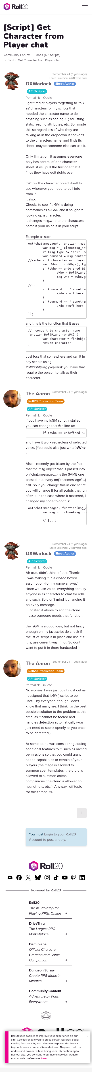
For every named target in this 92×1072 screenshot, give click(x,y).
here (44, 1058)
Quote (47, 97)
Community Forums (17, 55)
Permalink (33, 97)
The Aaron (38, 393)
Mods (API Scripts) (48, 55)
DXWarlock (39, 83)
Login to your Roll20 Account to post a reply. (52, 837)
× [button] (87, 1036)
